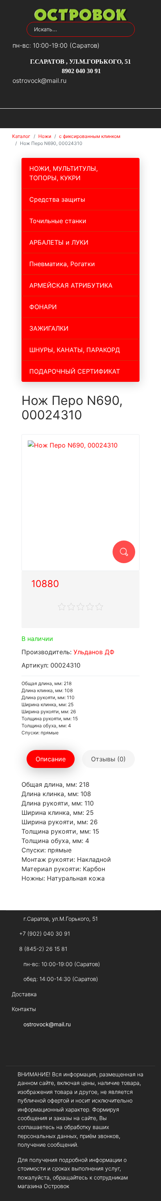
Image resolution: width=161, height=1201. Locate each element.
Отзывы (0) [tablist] (108, 759)
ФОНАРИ (43, 307)
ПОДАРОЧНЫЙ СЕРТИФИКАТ (74, 371)
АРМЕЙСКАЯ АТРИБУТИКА (71, 285)
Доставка (24, 994)
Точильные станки (57, 221)
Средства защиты (57, 199)
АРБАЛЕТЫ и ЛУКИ (58, 242)
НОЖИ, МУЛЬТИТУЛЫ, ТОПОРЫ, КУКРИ (63, 173)
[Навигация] (148, 118)
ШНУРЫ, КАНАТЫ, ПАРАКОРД (74, 350)
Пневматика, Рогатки (62, 264)
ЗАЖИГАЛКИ (48, 328)
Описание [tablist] (51, 759)
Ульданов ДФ (93, 652)
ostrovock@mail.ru (39, 80)
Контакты (24, 1009)
